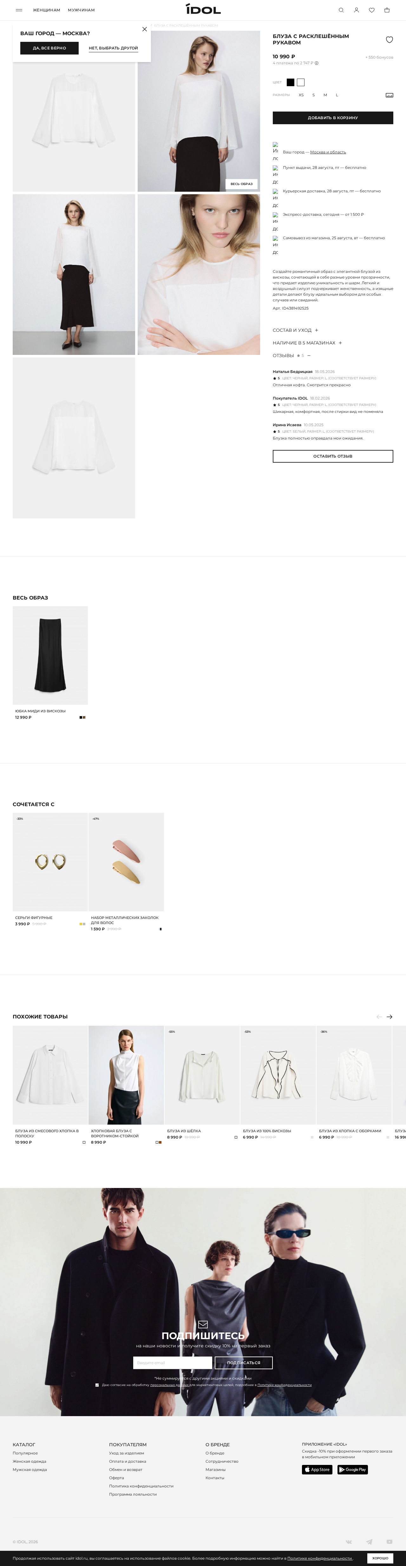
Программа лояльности (133, 1494)
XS (301, 95)
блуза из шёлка (184, 1131)
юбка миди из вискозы (40, 711)
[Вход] (356, 10)
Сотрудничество (222, 1461)
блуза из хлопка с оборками (350, 1131)
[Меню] (19, 10)
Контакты (215, 1477)
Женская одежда (29, 1461)
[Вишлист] (371, 10)
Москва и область (328, 152)
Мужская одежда (30, 1469)
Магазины (216, 1469)
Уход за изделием (126, 1453)
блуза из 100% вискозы (267, 1131)
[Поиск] (341, 10)
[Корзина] (387, 10)
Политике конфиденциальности (285, 1385)
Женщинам (46, 10)
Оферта (116, 1477)
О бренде (215, 1453)
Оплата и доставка (127, 1461)
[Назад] (379, 1017)
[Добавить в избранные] (82, 612)
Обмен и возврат (125, 1469)
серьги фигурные (33, 917)
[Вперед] (389, 1017)
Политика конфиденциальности (141, 1486)
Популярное (25, 1453)
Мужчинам (81, 10)
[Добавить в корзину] (82, 699)
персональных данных (169, 1385)
